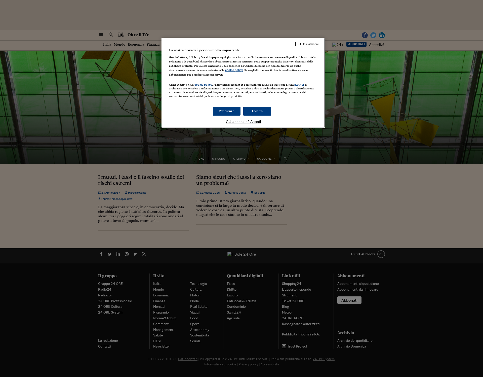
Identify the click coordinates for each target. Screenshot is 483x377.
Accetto (257, 111)
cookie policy (234, 70)
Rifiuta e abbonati (308, 44)
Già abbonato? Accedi (243, 122)
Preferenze (226, 111)
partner (299, 84)
